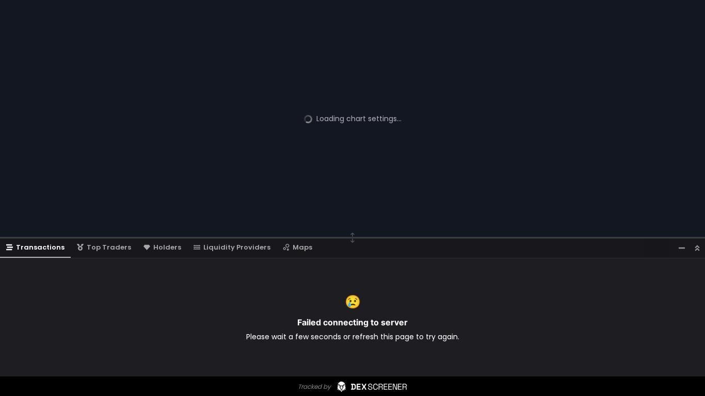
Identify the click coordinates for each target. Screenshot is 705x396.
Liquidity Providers (236, 247)
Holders (167, 247)
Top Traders (109, 247)
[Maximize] (697, 248)
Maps (302, 247)
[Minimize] (682, 248)
